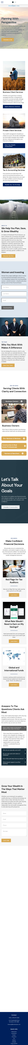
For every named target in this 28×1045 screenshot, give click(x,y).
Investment (14, 1033)
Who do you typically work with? (12, 750)
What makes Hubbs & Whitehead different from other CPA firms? (12, 728)
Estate (14, 1035)
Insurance (14, 1036)
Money (14, 1040)
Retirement (14, 1031)
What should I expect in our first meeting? (11, 762)
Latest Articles (14, 1043)
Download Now (7, 307)
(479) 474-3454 (15, 1017)
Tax (14, 1038)
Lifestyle (14, 1041)
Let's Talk (6, 840)
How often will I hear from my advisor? (13, 758)
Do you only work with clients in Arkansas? (11, 754)
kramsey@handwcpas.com (14, 1024)
